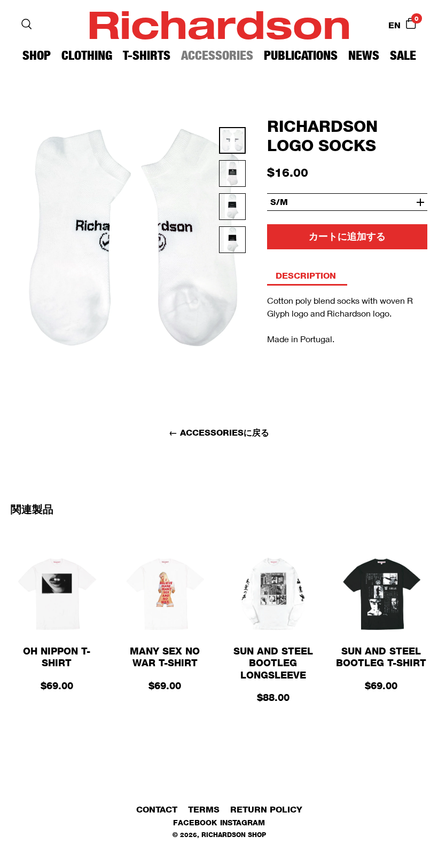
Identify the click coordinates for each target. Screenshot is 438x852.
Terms (204, 809)
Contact (156, 809)
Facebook (195, 822)
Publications (301, 55)
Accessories (217, 55)
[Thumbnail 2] (232, 209)
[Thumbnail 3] (232, 242)
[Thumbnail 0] (232, 143)
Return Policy (266, 809)
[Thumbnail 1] (232, 176)
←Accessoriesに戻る (219, 433)
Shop (36, 55)
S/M (279, 202)
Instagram (242, 822)
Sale (403, 55)
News (363, 55)
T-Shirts (146, 55)
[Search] (26, 24)
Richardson (219, 24)
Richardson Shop (233, 835)
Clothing (86, 55)
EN (394, 25)
